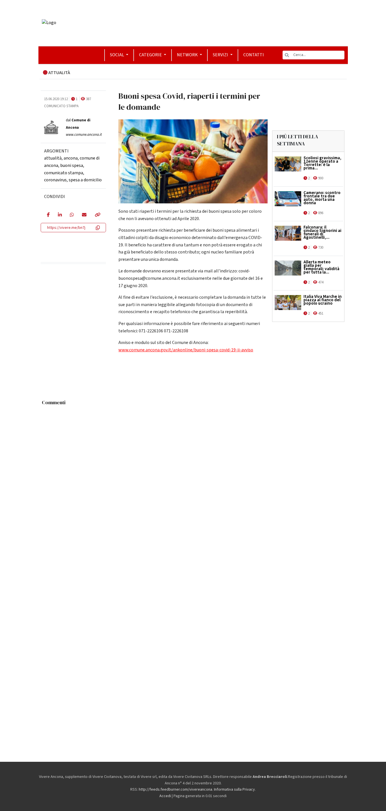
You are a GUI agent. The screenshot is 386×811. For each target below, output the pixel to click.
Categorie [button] (151, 55)
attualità (53, 158)
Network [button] (188, 55)
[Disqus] (193, 479)
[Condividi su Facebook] (48, 215)
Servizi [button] (221, 55)
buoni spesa (71, 165)
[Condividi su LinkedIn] (59, 215)
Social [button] (117, 55)
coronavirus (55, 180)
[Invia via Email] (84, 215)
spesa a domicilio (85, 180)
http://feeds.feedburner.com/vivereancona (175, 789)
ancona (71, 158)
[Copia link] (97, 215)
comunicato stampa (63, 173)
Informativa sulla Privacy (234, 789)
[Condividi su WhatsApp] (71, 215)
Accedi (165, 796)
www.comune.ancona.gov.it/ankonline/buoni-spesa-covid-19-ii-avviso (185, 350)
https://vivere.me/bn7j (66, 228)
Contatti (253, 55)
